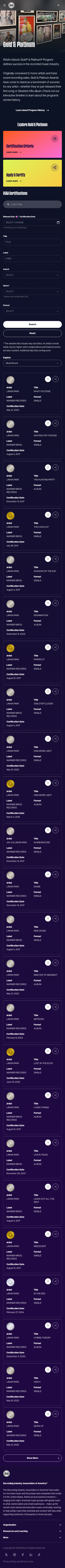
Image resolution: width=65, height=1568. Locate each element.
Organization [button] (9, 1525)
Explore (7, 357)
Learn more (12, 152)
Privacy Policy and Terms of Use (18, 1561)
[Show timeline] (48, 379)
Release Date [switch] (9, 217)
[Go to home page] (6, 1473)
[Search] (58, 5)
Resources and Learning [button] (15, 1531)
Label (5, 253)
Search (32, 324)
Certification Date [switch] (27, 217)
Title (5, 236)
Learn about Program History (30, 110)
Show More (32, 1458)
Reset (32, 333)
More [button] (5, 1537)
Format (6, 305)
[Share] (56, 379)
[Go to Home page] (11, 5)
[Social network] (6, 1555)
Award (6, 269)
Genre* (6, 286)
